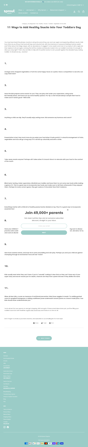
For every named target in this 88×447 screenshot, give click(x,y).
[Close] (68, 210)
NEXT (44, 233)
